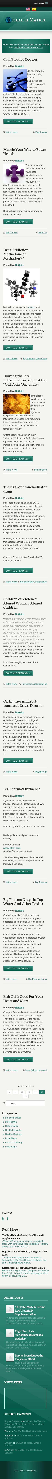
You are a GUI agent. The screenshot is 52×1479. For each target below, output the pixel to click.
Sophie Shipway (12, 1421)
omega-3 (42, 1070)
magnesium (41, 581)
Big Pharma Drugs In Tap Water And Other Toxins (23, 901)
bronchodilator (27, 581)
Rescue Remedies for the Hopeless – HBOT (23, 1267)
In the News (11, 132)
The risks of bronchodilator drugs (25, 488)
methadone (41, 358)
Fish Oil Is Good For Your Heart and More (23, 998)
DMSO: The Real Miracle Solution (30, 1431)
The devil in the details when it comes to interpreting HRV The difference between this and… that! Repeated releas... (24, 1260)
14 (25, 1096)
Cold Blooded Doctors (20, 59)
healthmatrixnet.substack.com (28, 47)
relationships (40, 683)
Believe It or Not (13, 1117)
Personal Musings (14, 1142)
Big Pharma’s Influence (21, 788)
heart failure (31, 1070)
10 (22, 1092)
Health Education (13, 1130)
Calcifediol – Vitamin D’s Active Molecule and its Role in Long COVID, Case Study (24, 1424)
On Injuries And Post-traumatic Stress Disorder (23, 703)
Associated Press (12, 847)
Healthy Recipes (13, 1134)
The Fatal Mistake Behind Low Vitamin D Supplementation (23, 1236)
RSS (3, 1218)
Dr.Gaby (19, 66)
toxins (44, 979)
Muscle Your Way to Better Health (24, 151)
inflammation (40, 469)
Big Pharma (29, 358)
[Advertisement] (26, 1180)
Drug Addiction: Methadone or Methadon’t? (16, 254)
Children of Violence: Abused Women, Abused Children (22, 603)
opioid (31, 307)
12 (35, 1092)
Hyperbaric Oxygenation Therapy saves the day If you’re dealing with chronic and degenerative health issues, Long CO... (25, 1273)
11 (29, 1092)
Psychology (41, 132)
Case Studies (11, 1125)
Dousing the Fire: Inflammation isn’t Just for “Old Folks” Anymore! (24, 380)
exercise (43, 232)
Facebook (8, 1218)
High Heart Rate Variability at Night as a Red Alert (25, 1253)
